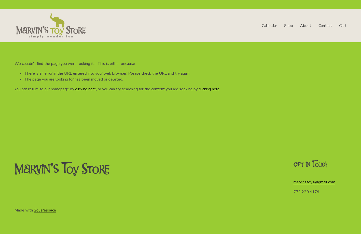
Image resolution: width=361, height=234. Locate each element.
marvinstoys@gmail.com (314, 182)
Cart (343, 25)
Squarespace (45, 210)
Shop (288, 25)
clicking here (85, 89)
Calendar (269, 25)
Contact (325, 25)
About (305, 25)
